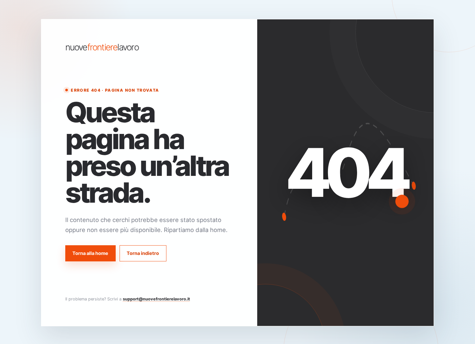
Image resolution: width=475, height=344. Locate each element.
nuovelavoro (102, 47)
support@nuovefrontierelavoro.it (156, 299)
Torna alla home (90, 253)
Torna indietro (143, 253)
